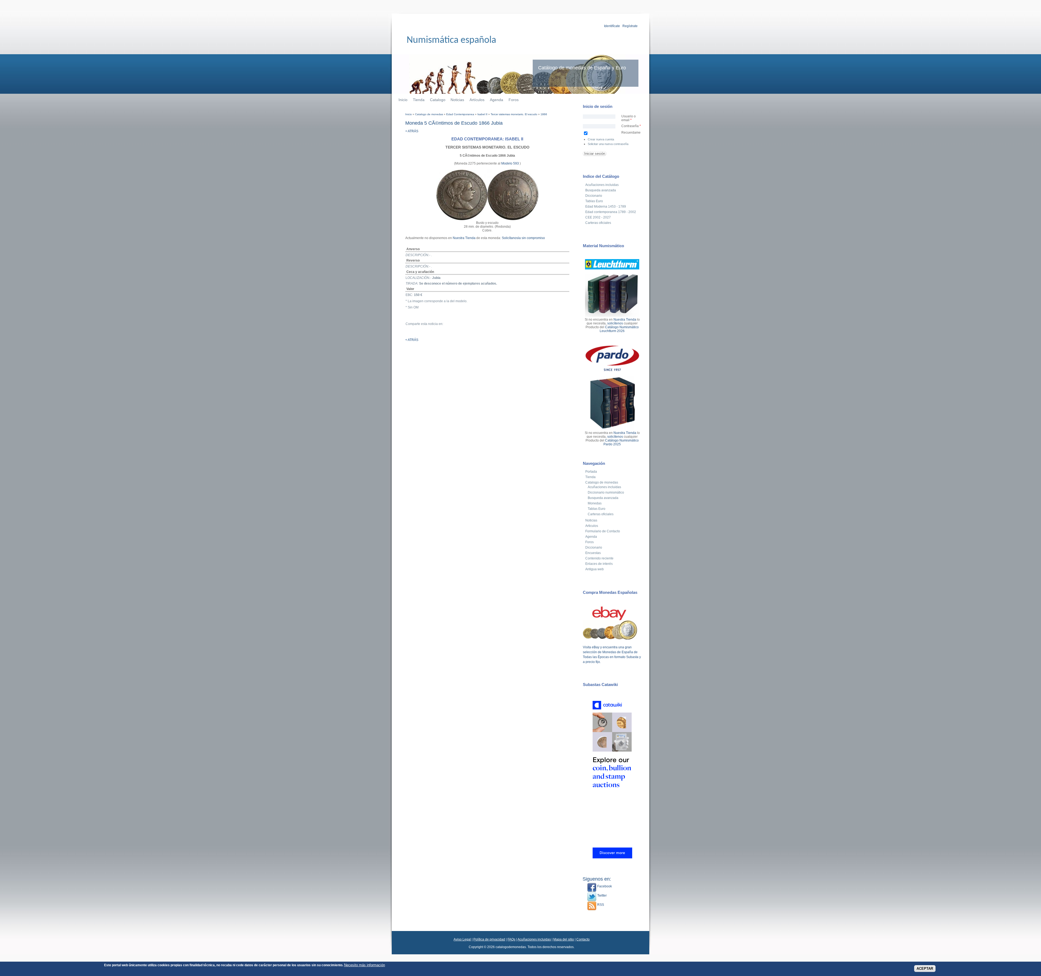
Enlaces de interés (599, 564)
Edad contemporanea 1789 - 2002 (610, 212)
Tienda (419, 100)
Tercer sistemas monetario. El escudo (514, 114)
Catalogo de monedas (429, 114)
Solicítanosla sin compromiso (523, 238)
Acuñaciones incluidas (602, 185)
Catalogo (437, 100)
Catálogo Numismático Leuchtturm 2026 (619, 329)
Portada (591, 471)
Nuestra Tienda (464, 238)
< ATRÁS (411, 131)
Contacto (583, 939)
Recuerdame (631, 132)
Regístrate (630, 26)
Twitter (601, 895)
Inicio (403, 100)
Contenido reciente (599, 558)
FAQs (511, 939)
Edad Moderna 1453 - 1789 (605, 206)
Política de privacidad (489, 939)
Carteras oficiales (598, 223)
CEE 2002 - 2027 (598, 217)
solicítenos (615, 323)
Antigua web (594, 569)
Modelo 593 (510, 163)
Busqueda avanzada (600, 190)
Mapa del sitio (563, 939)
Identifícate (612, 26)
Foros (514, 100)
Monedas (595, 503)
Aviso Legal (462, 939)
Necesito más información (364, 965)
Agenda (496, 100)
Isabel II (482, 114)
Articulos (591, 526)
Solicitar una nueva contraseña (608, 144)
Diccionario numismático (606, 492)
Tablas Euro (594, 201)
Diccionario (593, 196)
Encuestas (593, 553)
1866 (544, 114)
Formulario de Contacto (602, 531)
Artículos (477, 100)
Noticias (457, 100)
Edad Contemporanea (460, 114)
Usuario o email (628, 118)
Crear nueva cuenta (601, 139)
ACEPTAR (925, 969)
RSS (600, 905)
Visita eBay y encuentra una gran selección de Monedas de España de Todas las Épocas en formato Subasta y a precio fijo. (612, 654)
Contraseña (631, 126)
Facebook (604, 886)
